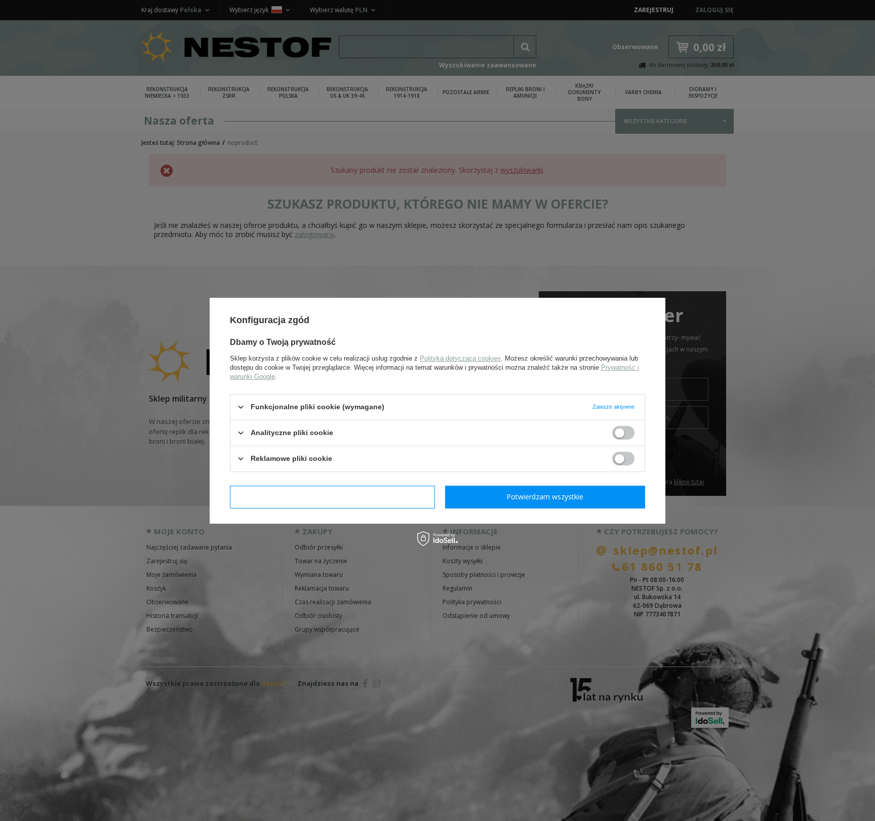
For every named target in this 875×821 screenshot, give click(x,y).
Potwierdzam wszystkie (544, 496)
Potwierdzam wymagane (332, 496)
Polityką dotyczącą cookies (460, 358)
